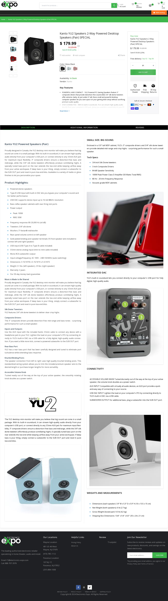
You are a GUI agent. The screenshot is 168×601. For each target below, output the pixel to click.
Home (3, 19)
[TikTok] (89, 587)
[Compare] (150, 5)
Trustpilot (112, 542)
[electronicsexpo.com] (9, 9)
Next (13, 75)
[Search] (114, 5)
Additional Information (84, 127)
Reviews (140, 127)
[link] (163, 584)
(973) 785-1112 (49, 554)
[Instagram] (84, 587)
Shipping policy (105, 592)
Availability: (64, 78)
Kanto (69, 81)
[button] (143, 78)
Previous (13, 32)
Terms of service (90, 592)
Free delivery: (136, 59)
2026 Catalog (160, 13)
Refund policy (62, 592)
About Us (74, 546)
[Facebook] (78, 587)
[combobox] (75, 5)
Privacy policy (76, 592)
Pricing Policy (76, 542)
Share (122, 55)
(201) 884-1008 (49, 569)
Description (28, 127)
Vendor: (63, 81)
